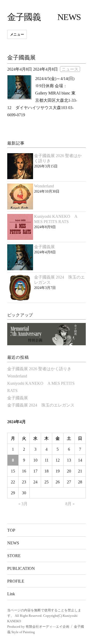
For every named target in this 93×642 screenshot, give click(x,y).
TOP (11, 530)
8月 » (70, 504)
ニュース (70, 69)
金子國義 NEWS (44, 17)
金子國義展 (21, 57)
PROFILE (15, 581)
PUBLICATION (21, 568)
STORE (14, 555)
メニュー (17, 34)
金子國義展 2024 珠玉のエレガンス (40, 405)
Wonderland (44, 186)
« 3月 (23, 504)
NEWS (13, 543)
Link (11, 594)
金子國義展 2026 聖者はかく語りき (39, 369)
